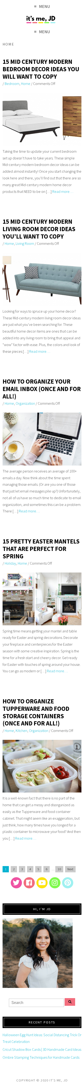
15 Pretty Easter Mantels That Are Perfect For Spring (41, 548)
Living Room (25, 243)
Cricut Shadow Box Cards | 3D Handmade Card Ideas (42, 1049)
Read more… (62, 191)
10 (59, 869)
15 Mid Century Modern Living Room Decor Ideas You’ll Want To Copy (39, 229)
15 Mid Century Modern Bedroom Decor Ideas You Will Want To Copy (41, 69)
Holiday (10, 563)
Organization (25, 403)
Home (25, 83)
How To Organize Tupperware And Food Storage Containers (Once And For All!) (36, 712)
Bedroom (12, 83)
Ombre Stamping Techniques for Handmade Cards (41, 1057)
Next (70, 869)
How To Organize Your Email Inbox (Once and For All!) (42, 389)
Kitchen (21, 730)
